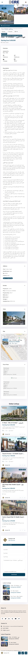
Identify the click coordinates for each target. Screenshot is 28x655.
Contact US (7, 434)
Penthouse (11, 28)
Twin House (20, 28)
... (12, 459)
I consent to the (10, 571)
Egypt (11, 271)
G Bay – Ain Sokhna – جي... (16, 585)
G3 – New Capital (14, 591)
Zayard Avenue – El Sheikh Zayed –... (13, 454)
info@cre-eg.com (6, 630)
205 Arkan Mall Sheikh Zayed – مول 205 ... (13, 485)
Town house (15, 28)
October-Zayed (5, 42)
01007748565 (5, 628)
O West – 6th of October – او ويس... (13, 423)
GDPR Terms (13, 571)
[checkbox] (3, 571)
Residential (4, 33)
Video (4, 309)
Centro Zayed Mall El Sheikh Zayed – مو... (13, 518)
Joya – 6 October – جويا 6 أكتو (15, 340)
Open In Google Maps (7, 278)
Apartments (6, 28)
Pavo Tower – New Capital (17, 596)
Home (2, 28)
